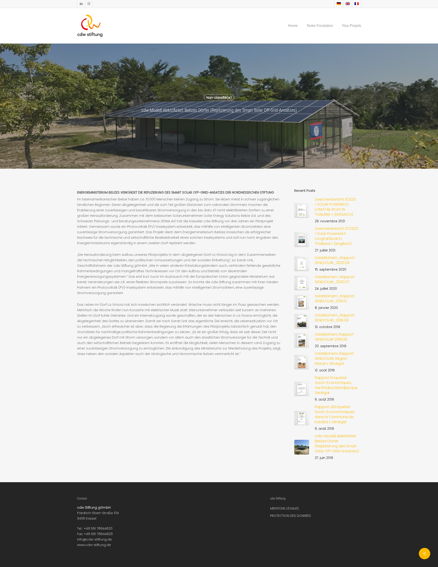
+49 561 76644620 (98, 528)
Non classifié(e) (219, 97)
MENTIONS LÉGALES (284, 508)
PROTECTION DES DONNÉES (290, 515)
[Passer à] (338, 4)
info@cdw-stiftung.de (94, 539)
